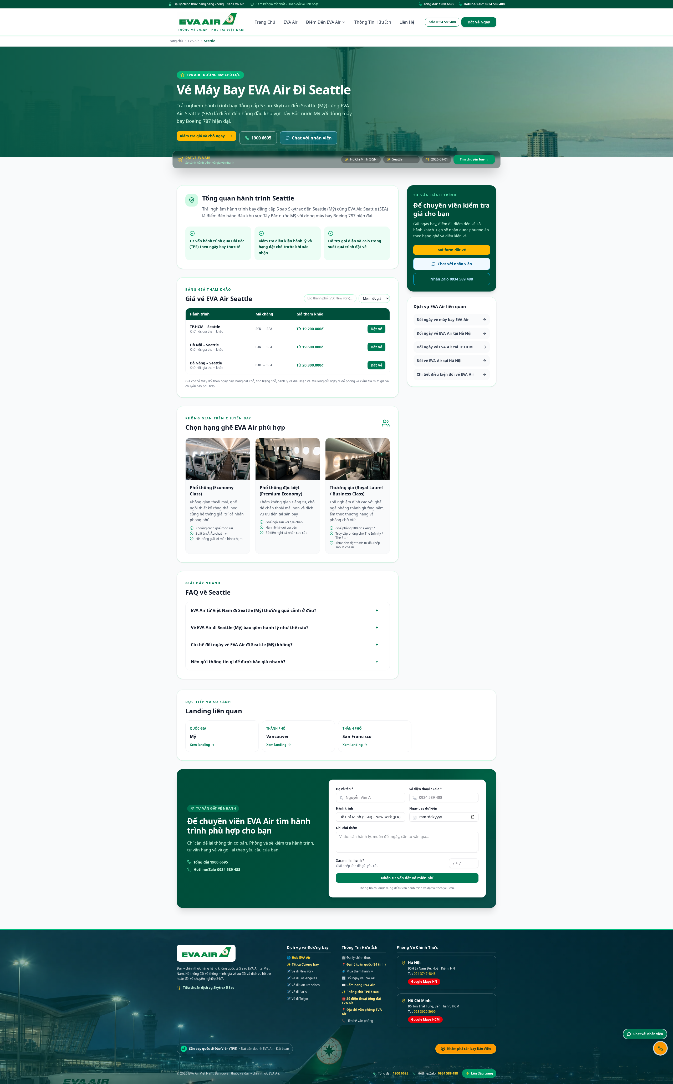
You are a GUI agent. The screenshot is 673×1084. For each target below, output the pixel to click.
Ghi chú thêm (346, 828)
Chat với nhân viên (312, 138)
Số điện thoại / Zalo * (425, 789)
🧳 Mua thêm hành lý (357, 971)
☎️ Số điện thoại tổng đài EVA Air (361, 1000)
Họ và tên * (344, 789)
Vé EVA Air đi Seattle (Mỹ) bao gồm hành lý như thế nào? (284, 627)
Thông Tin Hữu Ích (372, 22)
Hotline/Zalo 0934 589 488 (216, 869)
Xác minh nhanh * (350, 861)
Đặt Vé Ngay (479, 21)
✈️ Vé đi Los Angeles (302, 978)
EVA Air (291, 22)
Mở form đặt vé (451, 249)
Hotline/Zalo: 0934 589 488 (484, 4)
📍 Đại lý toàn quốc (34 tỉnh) (364, 964)
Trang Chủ (265, 22)
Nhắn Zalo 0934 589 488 (451, 279)
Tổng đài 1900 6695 (210, 862)
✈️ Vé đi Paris (297, 992)
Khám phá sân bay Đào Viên (469, 1048)
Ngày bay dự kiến (423, 808)
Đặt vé (376, 328)
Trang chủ (175, 41)
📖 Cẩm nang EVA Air (358, 985)
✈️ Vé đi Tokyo (297, 999)
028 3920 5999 (425, 1011)
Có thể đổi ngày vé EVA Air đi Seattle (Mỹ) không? (284, 645)
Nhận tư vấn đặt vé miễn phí (407, 877)
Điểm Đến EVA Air (323, 22)
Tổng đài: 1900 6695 (439, 4)
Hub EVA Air (298, 958)
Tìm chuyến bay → (474, 159)
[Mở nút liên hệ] (660, 1048)
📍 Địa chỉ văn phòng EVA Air (362, 1011)
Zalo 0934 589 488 (442, 22)
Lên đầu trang (482, 1073)
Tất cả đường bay (303, 964)
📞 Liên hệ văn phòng (357, 1020)
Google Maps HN (424, 981)
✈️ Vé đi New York (300, 971)
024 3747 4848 (425, 973)
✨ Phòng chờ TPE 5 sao (360, 992)
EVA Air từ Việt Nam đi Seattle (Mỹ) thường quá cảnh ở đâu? (284, 610)
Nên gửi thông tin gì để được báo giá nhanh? (284, 662)
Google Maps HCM (425, 1019)
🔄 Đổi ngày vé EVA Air (358, 978)
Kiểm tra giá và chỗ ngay (202, 135)
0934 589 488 (448, 1073)
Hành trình (344, 808)
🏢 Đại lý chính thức (356, 957)
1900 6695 (261, 138)
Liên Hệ (407, 22)
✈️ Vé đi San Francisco (303, 985)
